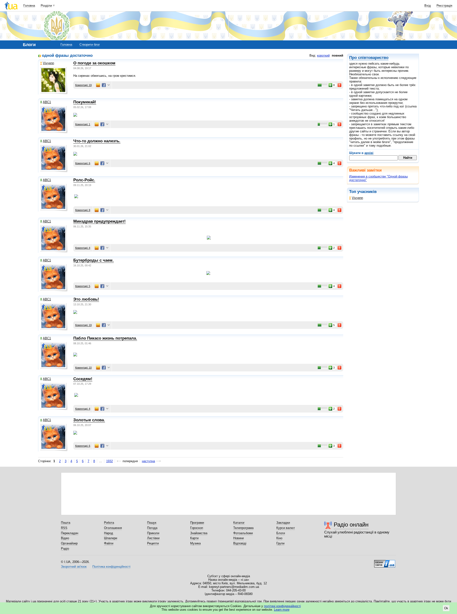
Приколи (153, 533)
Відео (65, 538)
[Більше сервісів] (109, 85)
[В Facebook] (104, 85)
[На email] (98, 85)
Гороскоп (196, 528)
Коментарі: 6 (82, 163)
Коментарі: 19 (83, 85)
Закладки (283, 522)
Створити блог (89, 44)
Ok (446, 608)
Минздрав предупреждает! (99, 221)
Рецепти (153, 543)
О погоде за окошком (94, 63)
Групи (280, 543)
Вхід (427, 5)
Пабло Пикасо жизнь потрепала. (105, 338)
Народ (108, 533)
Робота (109, 522)
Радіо (65, 548)
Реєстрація (444, 5)
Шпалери (110, 538)
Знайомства (198, 533)
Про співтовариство (368, 57)
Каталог (239, 522)
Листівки (153, 538)
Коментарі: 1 (82, 124)
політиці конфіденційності (282, 606)
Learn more (281, 609)
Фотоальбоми (243, 533)
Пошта (65, 522)
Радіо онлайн (351, 524)
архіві (368, 153)
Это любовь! (86, 299)
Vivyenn (357, 198)
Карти (194, 538)
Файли (108, 543)
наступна (148, 461)
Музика (195, 543)
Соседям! (82, 379)
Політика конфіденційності (111, 566)
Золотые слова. (89, 420)
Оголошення (113, 528)
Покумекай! (84, 102)
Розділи (46, 5)
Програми (197, 522)
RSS (64, 528)
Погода (152, 528)
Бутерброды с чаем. (93, 260)
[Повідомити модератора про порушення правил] (339, 85)
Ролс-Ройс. (84, 180)
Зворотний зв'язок (74, 566)
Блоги (280, 533)
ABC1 (47, 102)
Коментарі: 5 (82, 286)
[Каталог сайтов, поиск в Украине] (384, 562)
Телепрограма (243, 528)
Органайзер (69, 543)
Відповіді (239, 543)
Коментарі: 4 (82, 247)
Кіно (279, 538)
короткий (323, 55)
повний (337, 55)
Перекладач (69, 533)
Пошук (151, 522)
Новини (238, 538)
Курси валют (285, 528)
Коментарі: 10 (83, 367)
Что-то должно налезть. (96, 141)
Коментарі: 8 (82, 210)
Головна (29, 5)
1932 (109, 461)
